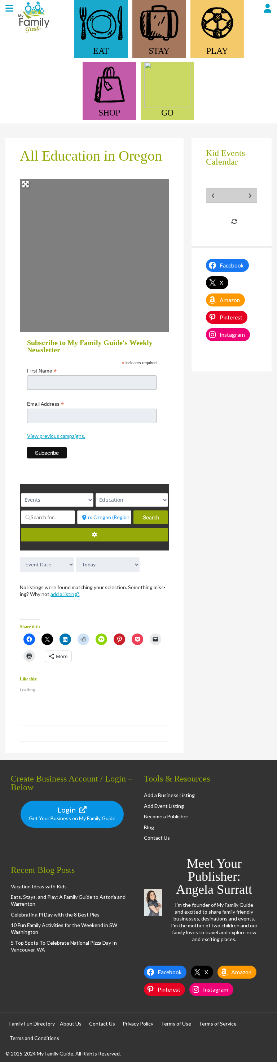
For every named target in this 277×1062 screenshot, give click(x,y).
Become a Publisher (166, 816)
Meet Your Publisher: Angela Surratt (214, 876)
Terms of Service (218, 1023)
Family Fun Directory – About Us (45, 1023)
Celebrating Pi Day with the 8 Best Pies (55, 914)
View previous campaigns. (56, 436)
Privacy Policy (138, 1023)
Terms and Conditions (34, 1038)
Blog (149, 827)
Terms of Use (176, 1023)
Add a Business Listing (169, 795)
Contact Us (157, 838)
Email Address (45, 404)
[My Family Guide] (33, 32)
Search (155, 517)
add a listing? (64, 594)
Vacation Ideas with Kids (39, 886)
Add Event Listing (164, 806)
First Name (42, 370)
